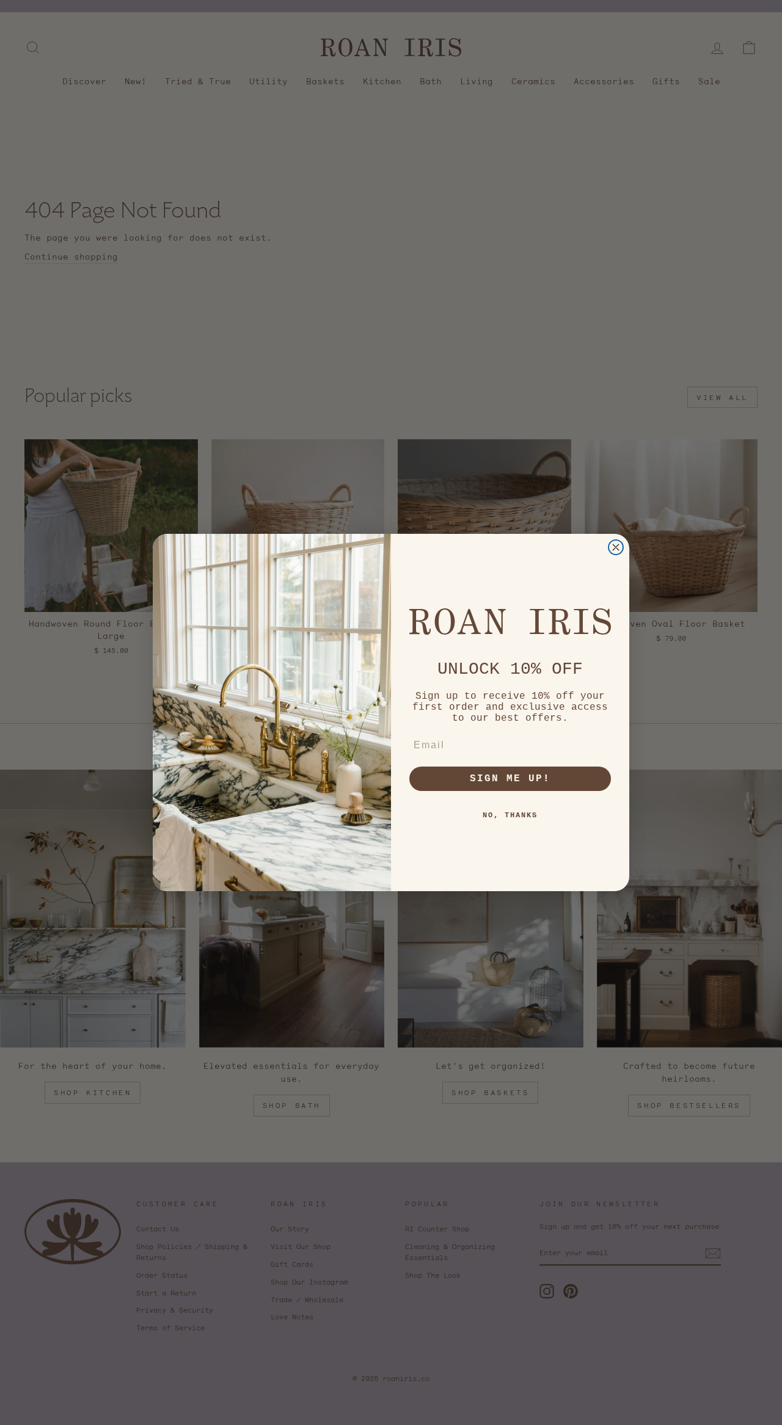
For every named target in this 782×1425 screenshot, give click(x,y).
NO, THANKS (510, 815)
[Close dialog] (615, 547)
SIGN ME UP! (510, 778)
